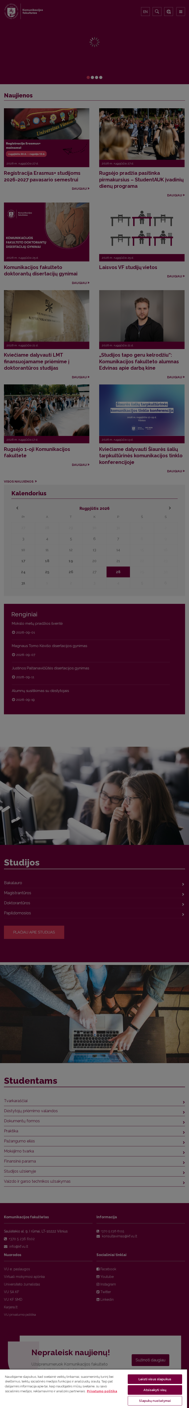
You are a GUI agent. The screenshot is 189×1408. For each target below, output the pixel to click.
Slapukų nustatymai (155, 1401)
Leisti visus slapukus (155, 1379)
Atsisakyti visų (154, 1390)
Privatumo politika (102, 1391)
